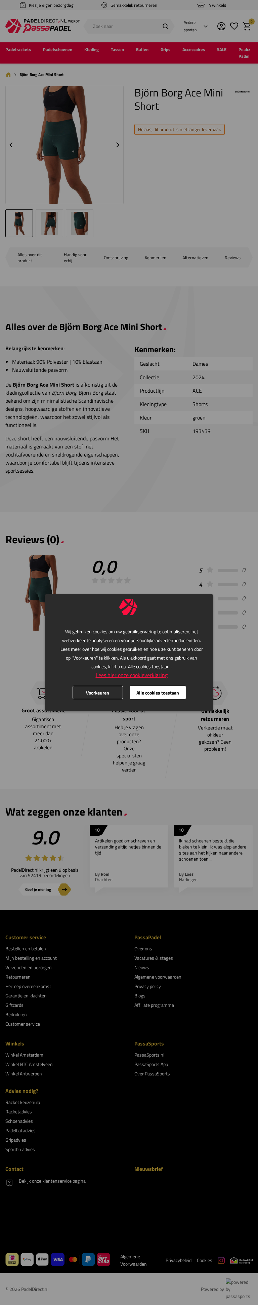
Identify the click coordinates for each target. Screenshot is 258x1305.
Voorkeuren (97, 692)
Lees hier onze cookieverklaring (132, 675)
